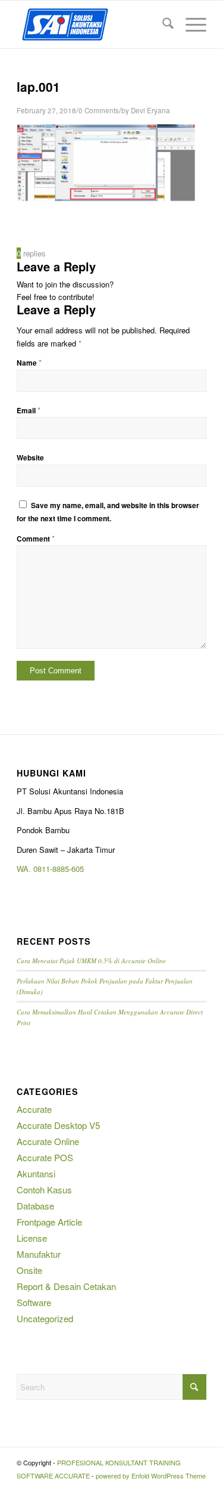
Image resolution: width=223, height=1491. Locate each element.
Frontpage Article (49, 1221)
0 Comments (98, 110)
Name (29, 363)
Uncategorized (45, 1318)
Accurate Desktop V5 (58, 1125)
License (32, 1238)
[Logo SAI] (92, 24)
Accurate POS (45, 1157)
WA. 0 (27, 868)
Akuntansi (36, 1173)
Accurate (34, 1109)
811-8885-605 (60, 868)
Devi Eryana (150, 110)
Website (30, 458)
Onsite (29, 1270)
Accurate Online (48, 1141)
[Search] (162, 24)
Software (34, 1302)
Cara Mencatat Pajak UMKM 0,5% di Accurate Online (91, 960)
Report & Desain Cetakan (66, 1286)
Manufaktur (39, 1254)
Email (28, 411)
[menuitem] (162, 24)
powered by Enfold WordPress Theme (151, 1475)
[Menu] (190, 24)
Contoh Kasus (44, 1189)
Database (35, 1205)
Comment (36, 539)
